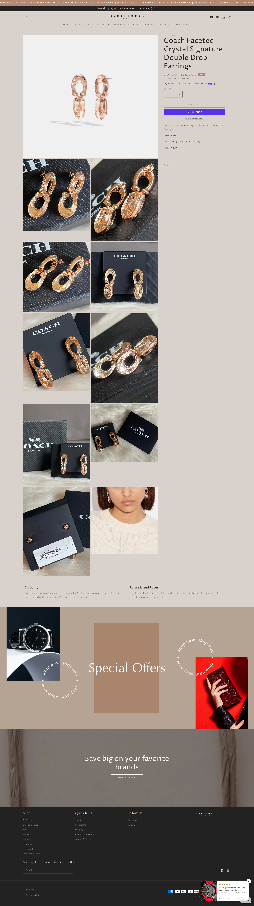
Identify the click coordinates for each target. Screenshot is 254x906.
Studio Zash (226, 897)
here (163, 597)
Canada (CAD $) (32, 895)
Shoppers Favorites (32, 824)
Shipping (167, 78)
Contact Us (80, 824)
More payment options (194, 119)
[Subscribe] (70, 870)
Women (26, 834)
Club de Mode (206, 897)
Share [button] (170, 164)
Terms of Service (83, 839)
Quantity (167, 89)
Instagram (132, 824)
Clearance (27, 844)
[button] (26, 17)
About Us (79, 820)
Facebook (132, 820)
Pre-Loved (28, 849)
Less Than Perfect (31, 853)
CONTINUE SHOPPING (127, 777)
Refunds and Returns (85, 834)
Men (25, 829)
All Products (29, 820)
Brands (26, 839)
